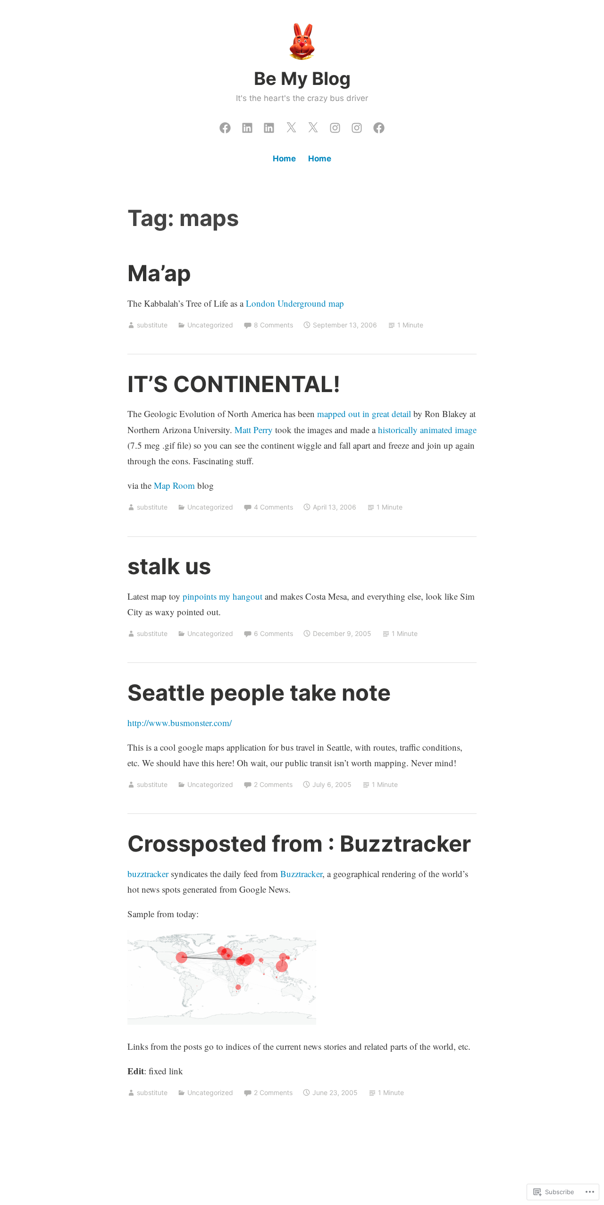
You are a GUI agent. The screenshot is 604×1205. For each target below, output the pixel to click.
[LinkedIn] (247, 125)
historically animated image (427, 429)
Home (284, 158)
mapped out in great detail (364, 413)
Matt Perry (254, 429)
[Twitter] (291, 125)
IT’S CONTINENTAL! (233, 383)
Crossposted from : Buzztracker (299, 843)
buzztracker (147, 873)
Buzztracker (301, 873)
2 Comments (273, 784)
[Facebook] (225, 125)
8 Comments (273, 325)
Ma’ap (159, 272)
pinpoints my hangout (222, 596)
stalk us (169, 565)
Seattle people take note (259, 692)
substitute (152, 325)
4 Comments (273, 507)
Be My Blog (302, 78)
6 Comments (273, 633)
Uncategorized (210, 325)
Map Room (174, 485)
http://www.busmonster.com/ (179, 722)
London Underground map (295, 303)
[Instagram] (335, 125)
